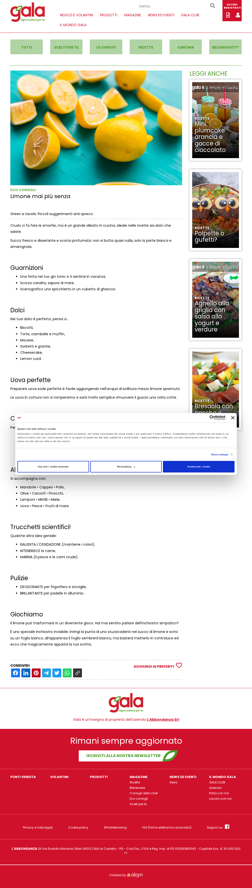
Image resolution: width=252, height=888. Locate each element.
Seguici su (216, 827)
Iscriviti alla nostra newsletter (123, 755)
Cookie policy (78, 827)
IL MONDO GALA (73, 24)
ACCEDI (232, 4)
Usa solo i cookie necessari (53, 466)
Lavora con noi (220, 798)
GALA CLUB (190, 15)
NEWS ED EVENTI (161, 15)
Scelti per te (138, 804)
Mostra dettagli (220, 454)
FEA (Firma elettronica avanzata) (166, 827)
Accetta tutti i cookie (198, 466)
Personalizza (124, 466)
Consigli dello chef (144, 793)
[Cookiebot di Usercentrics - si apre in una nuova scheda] (203, 417)
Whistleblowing (115, 827)
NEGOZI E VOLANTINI (76, 15)
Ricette (135, 782)
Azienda (215, 788)
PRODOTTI (108, 15)
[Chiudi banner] (233, 417)
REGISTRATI (232, 8)
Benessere (137, 788)
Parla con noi (219, 793)
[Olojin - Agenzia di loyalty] (135, 875)
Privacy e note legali (38, 827)
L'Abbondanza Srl (163, 719)
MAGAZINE (132, 15)
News (173, 782)
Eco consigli (139, 798)
